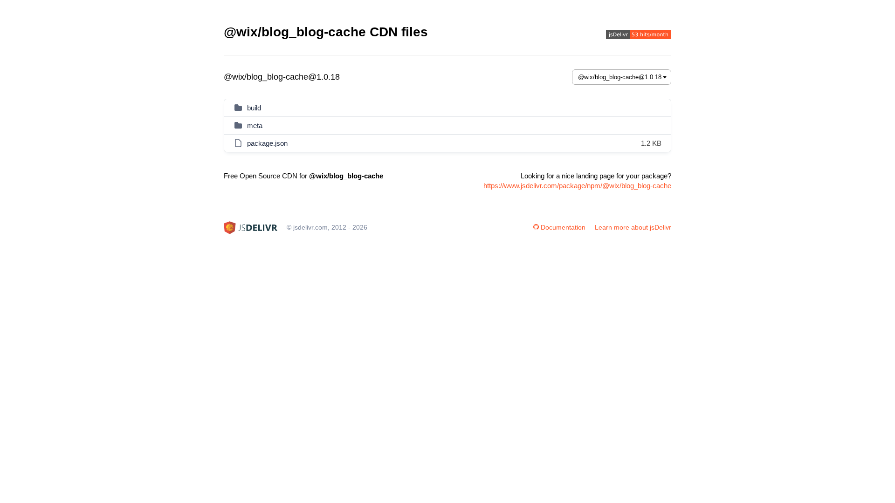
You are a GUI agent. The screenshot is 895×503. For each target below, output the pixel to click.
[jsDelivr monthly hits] (638, 35)
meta (254, 125)
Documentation (563, 227)
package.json (267, 143)
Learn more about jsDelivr (633, 227)
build (254, 108)
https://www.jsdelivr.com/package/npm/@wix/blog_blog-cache (577, 186)
